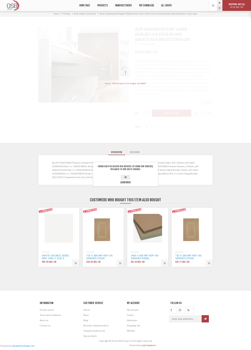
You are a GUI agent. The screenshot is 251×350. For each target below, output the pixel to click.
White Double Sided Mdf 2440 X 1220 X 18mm (55, 258)
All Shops (166, 5)
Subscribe (205, 318)
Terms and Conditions (50, 315)
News (86, 315)
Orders (130, 315)
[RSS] (190, 310)
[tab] (116, 152)
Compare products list (94, 330)
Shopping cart (236, 6)
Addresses (132, 320)
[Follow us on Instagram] (182, 310)
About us (44, 320)
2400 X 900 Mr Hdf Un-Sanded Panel (145, 257)
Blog (85, 320)
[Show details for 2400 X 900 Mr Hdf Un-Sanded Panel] (147, 228)
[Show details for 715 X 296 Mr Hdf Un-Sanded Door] (192, 228)
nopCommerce (149, 345)
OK (125, 177)
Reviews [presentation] (135, 152)
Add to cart (75, 263)
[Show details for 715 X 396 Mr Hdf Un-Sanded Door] (103, 228)
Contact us (45, 325)
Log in (221, 3)
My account (132, 309)
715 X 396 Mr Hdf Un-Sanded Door (99, 257)
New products (90, 336)
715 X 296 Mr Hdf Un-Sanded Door (188, 257)
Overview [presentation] (116, 152)
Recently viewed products (96, 325)
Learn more (125, 182)
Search (86, 309)
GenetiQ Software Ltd (23, 345)
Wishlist (131, 330)
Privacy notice (47, 309)
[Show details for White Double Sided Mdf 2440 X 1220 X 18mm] (58, 228)
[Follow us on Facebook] (173, 310)
